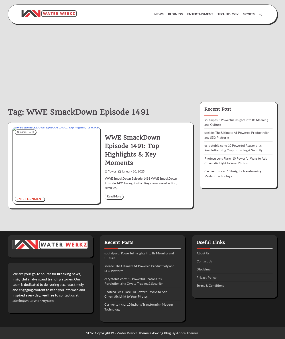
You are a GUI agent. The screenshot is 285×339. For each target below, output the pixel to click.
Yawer (112, 171)
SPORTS (249, 14)
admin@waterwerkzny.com (33, 300)
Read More (114, 196)
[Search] (260, 14)
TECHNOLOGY (228, 14)
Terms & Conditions (210, 285)
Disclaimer (204, 269)
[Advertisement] (142, 59)
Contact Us (204, 261)
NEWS (159, 14)
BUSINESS (175, 14)
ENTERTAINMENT (200, 14)
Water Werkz (127, 333)
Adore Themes (187, 333)
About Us (203, 253)
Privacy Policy (206, 277)
